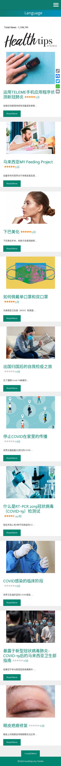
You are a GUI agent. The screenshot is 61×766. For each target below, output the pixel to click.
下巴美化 (19, 231)
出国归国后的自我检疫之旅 (27, 368)
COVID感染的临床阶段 (23, 583)
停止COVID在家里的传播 (25, 438)
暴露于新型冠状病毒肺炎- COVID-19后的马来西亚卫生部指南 (29, 655)
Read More (12, 113)
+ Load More (30, 753)
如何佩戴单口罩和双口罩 (25, 298)
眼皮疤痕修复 (23, 725)
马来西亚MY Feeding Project (28, 163)
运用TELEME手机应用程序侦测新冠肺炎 (29, 95)
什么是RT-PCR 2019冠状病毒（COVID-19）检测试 (28, 511)
